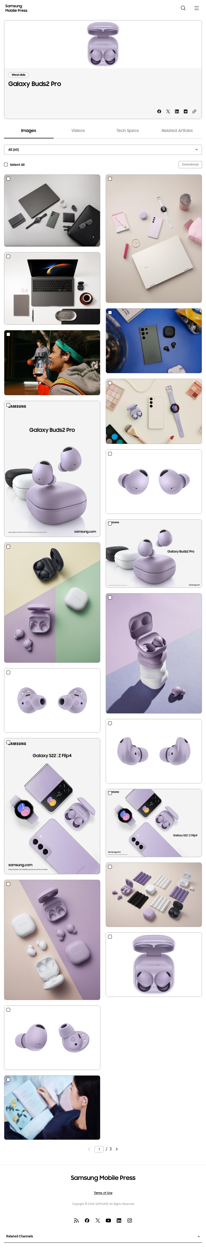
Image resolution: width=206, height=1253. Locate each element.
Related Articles (177, 131)
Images (28, 131)
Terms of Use (103, 1192)
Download (190, 164)
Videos (78, 131)
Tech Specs (127, 131)
